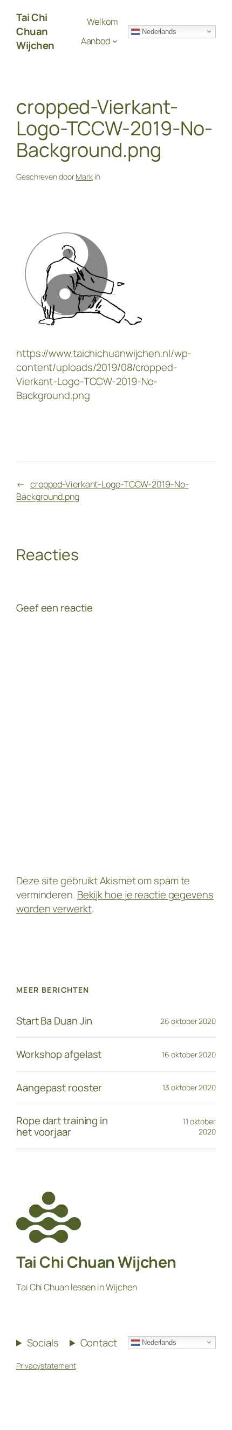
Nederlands (158, 31)
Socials (43, 1343)
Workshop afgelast (58, 1054)
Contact (98, 1343)
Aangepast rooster (59, 1088)
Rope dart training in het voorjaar (62, 1126)
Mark (84, 176)
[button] (209, 15)
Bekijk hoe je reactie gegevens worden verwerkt (115, 902)
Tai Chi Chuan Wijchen (35, 31)
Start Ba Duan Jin (54, 1021)
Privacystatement (46, 1365)
